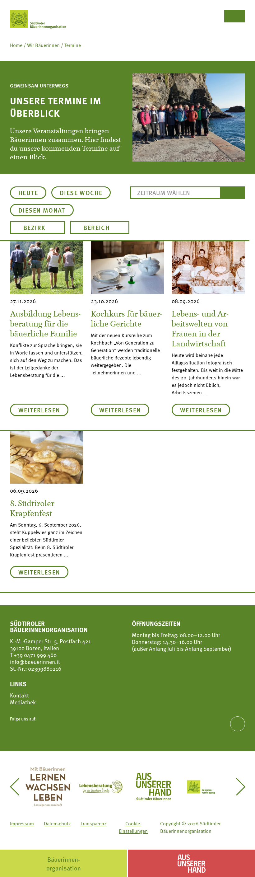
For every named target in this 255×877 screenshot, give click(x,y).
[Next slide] (237, 787)
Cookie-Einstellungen (133, 827)
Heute (28, 192)
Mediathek (23, 702)
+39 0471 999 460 (34, 654)
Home (16, 45)
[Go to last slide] (18, 787)
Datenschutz (57, 823)
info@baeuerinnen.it (35, 661)
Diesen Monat (41, 210)
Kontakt (19, 695)
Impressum (22, 823)
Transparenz (93, 823)
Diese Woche (81, 192)
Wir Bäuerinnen (43, 45)
